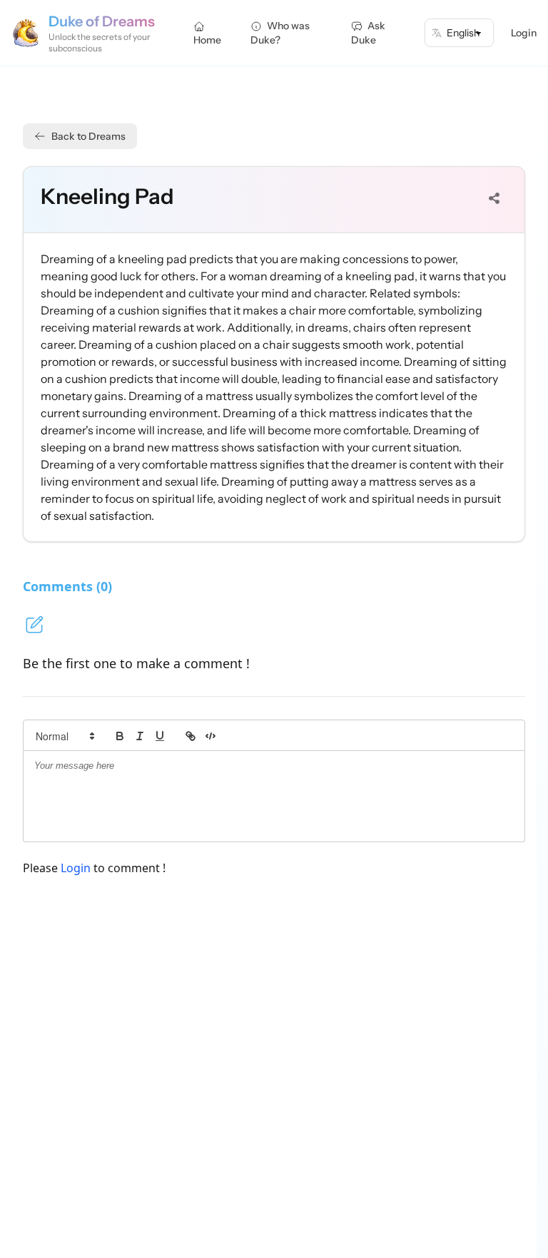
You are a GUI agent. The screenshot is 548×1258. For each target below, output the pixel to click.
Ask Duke (368, 32)
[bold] (120, 736)
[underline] (160, 736)
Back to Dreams (88, 136)
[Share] (494, 198)
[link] (191, 736)
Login (524, 32)
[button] (64, 736)
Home (207, 40)
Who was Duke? (280, 32)
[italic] (140, 736)
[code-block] (210, 736)
